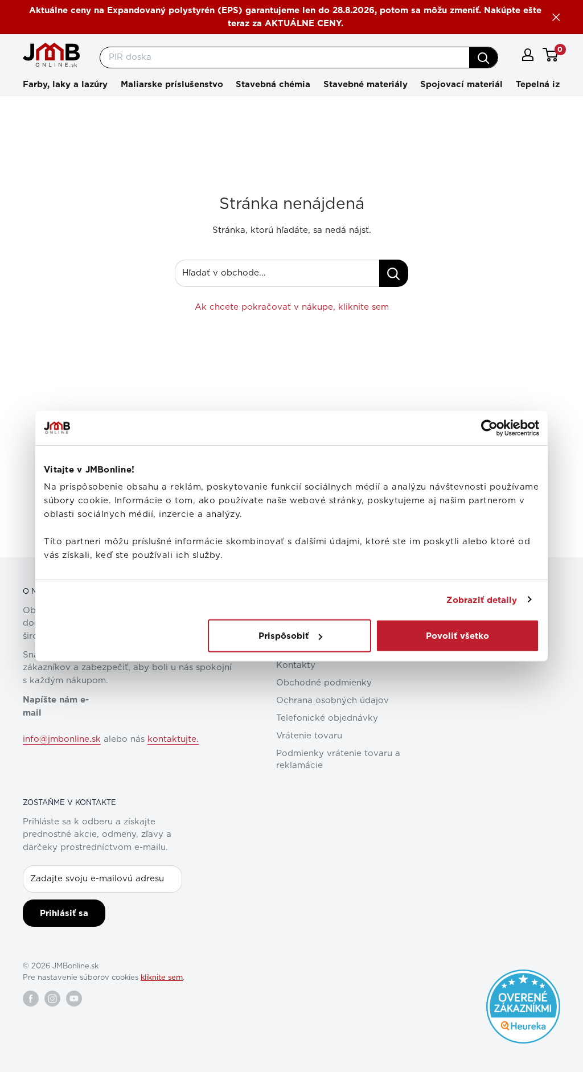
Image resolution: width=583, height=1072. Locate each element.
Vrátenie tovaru (309, 736)
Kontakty (295, 665)
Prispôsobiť (283, 636)
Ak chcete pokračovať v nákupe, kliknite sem (292, 307)
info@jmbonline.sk (62, 739)
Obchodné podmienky (324, 683)
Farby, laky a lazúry (65, 84)
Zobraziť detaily (482, 599)
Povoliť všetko (457, 636)
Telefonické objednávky (327, 718)
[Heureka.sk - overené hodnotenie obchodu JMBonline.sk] (523, 975)
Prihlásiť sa (64, 913)
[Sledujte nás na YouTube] (74, 999)
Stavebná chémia (273, 84)
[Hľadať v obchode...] (393, 273)
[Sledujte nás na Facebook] (31, 999)
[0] (551, 54)
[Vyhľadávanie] (483, 57)
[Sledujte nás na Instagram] (52, 999)
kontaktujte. (173, 739)
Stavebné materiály (365, 84)
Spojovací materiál (461, 84)
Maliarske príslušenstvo (172, 84)
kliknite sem (162, 977)
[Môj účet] (527, 54)
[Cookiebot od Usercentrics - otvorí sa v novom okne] (489, 427)
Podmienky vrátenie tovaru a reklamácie (338, 759)
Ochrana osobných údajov (332, 700)
